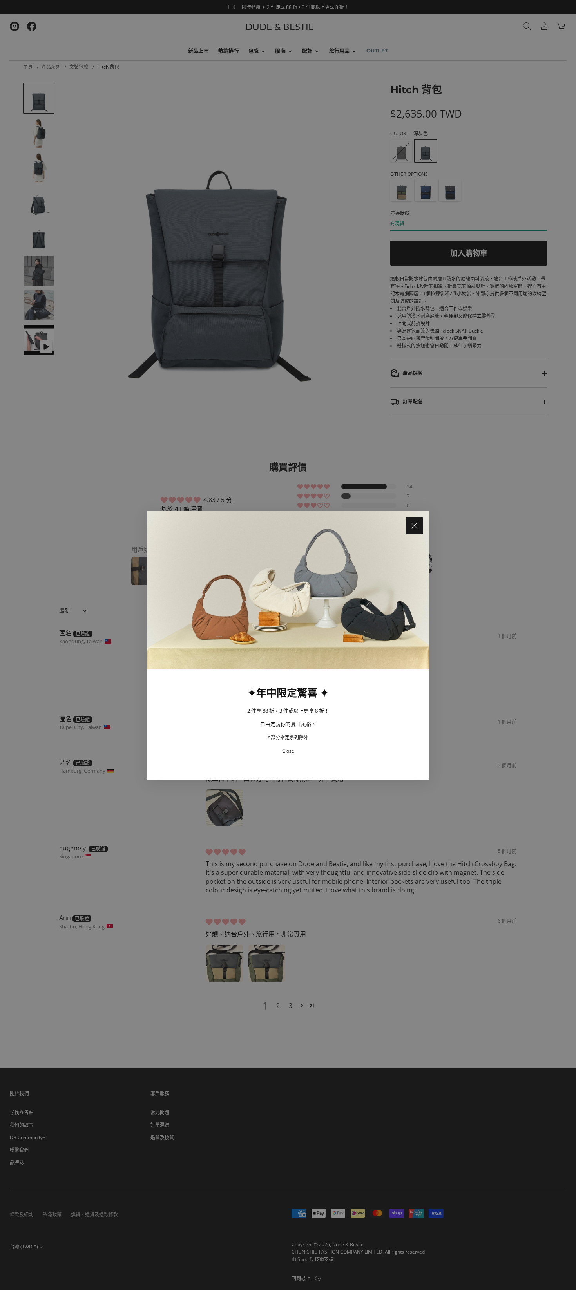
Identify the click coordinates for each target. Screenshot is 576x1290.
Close (288, 750)
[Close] (414, 525)
